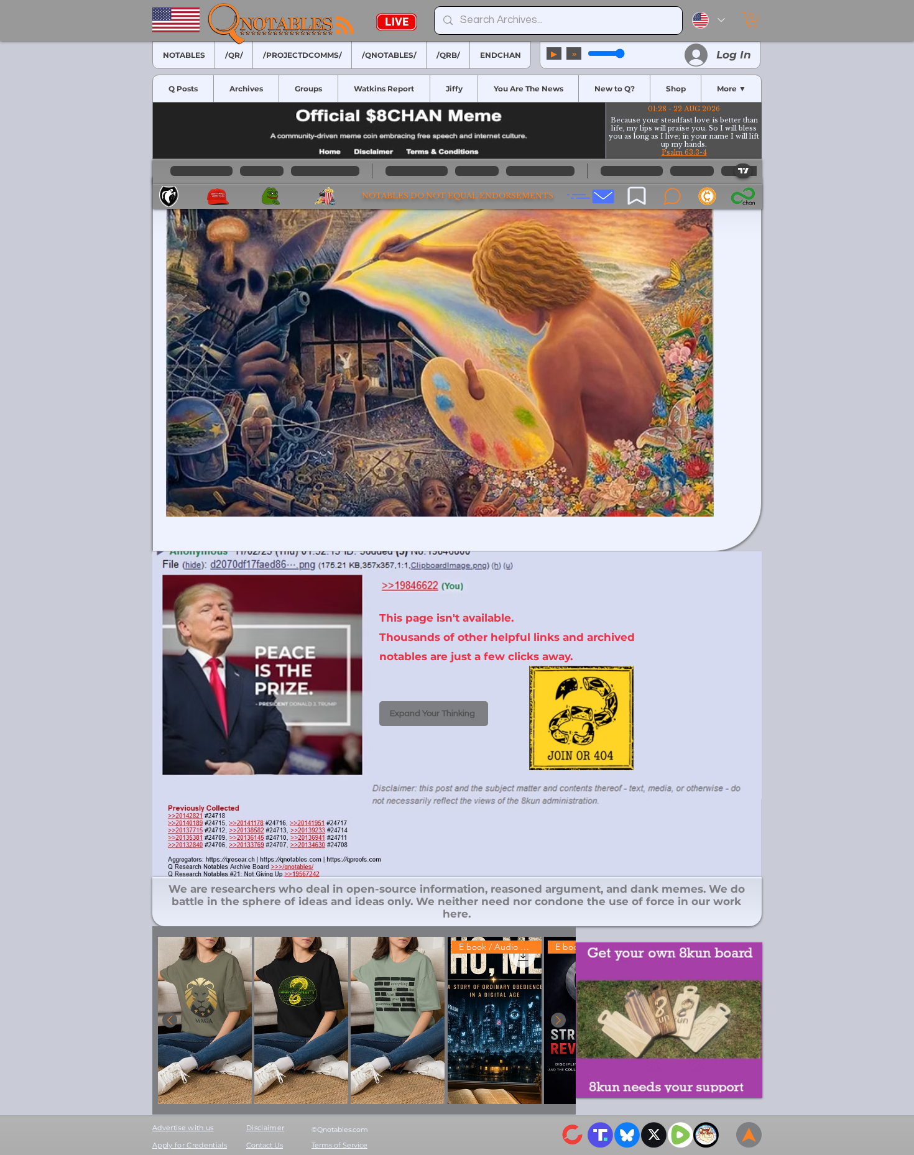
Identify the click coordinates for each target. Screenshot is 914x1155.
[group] (364, 1020)
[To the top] (749, 1135)
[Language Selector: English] (708, 20)
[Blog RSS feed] (345, 25)
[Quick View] (205, 1020)
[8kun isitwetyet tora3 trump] (669, 1020)
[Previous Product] (169, 1020)
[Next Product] (558, 1020)
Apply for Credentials (189, 1145)
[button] (752, 19)
